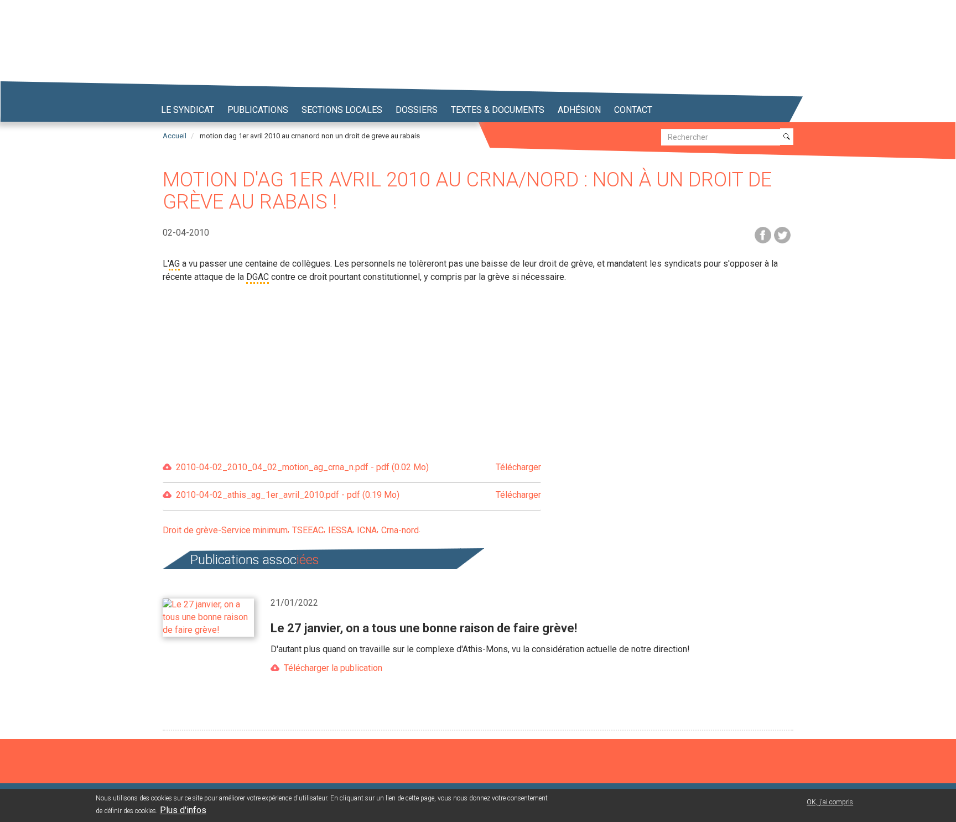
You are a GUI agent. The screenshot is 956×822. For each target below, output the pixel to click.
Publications (257, 110)
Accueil (174, 136)
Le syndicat (187, 110)
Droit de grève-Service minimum (225, 530)
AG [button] (174, 263)
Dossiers (417, 110)
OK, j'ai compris (830, 802)
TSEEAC (308, 530)
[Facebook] (763, 234)
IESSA (340, 530)
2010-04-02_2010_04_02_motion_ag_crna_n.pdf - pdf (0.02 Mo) (358, 467)
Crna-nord (400, 530)
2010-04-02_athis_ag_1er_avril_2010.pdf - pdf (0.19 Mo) (358, 495)
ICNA (367, 530)
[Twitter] (782, 234)
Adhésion (579, 110)
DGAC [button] (257, 277)
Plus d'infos (183, 810)
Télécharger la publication (333, 668)
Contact (633, 110)
